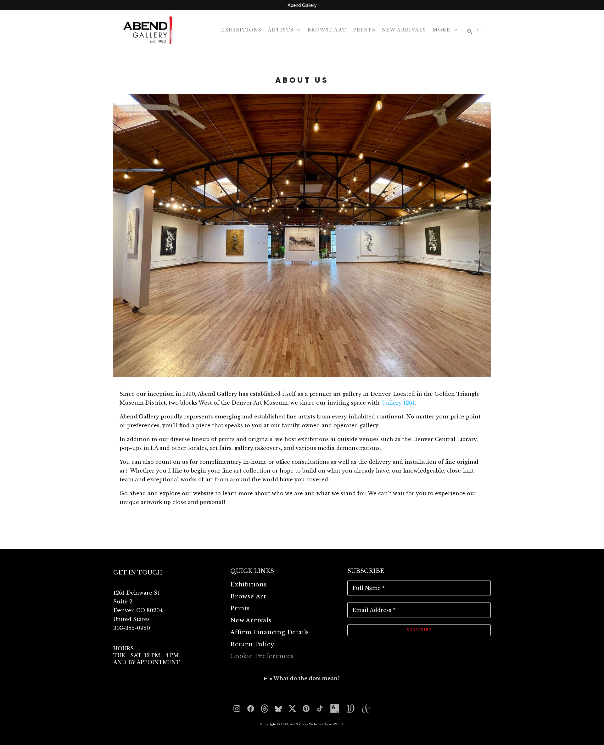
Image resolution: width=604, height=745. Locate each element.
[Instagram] (237, 708)
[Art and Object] (366, 708)
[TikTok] (320, 708)
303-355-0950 (131, 628)
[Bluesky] (278, 708)
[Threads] (264, 708)
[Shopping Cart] (479, 29)
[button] (284, 29)
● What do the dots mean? (304, 678)
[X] (292, 708)
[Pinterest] (306, 708)
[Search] (469, 31)
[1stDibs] (350, 708)
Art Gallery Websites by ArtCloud (317, 724)
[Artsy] (335, 708)
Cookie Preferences (262, 656)
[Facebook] (251, 708)
